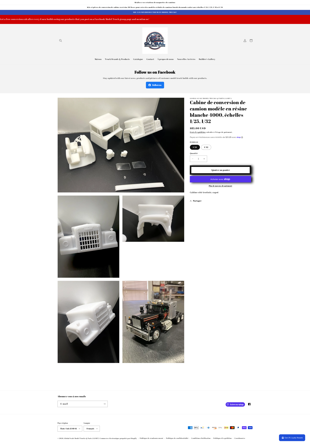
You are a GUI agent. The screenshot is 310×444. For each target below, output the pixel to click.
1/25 (195, 147)
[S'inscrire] (104, 404)
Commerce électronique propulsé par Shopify (118, 438)
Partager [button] (197, 200)
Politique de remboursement (151, 438)
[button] (61, 40)
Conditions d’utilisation (201, 438)
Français (90, 428)
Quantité (194, 153)
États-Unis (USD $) (68, 428)
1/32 (206, 147)
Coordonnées (239, 438)
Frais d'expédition (198, 132)
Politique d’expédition (222, 438)
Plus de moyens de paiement (220, 186)
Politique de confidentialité (177, 438)
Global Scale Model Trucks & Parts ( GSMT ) (81, 438)
